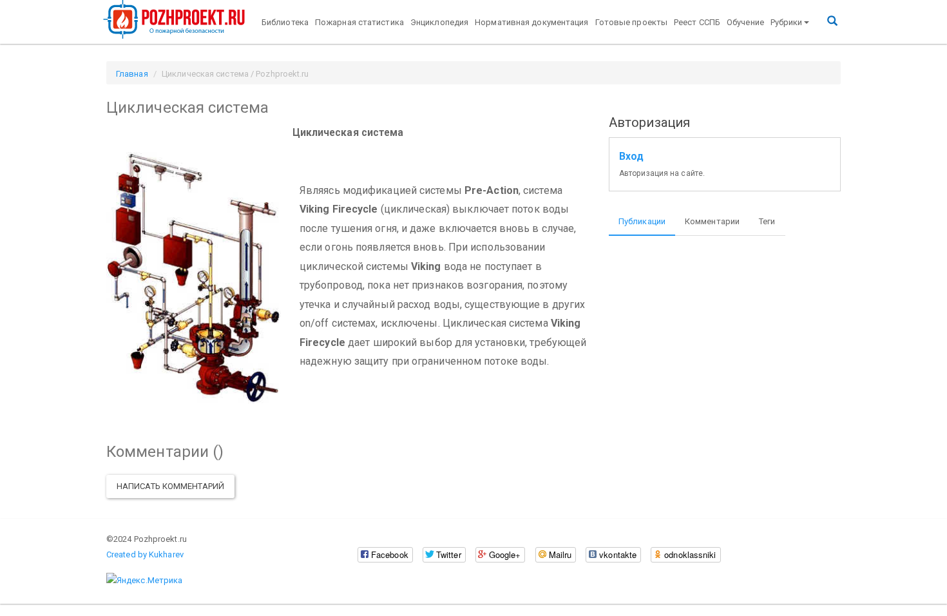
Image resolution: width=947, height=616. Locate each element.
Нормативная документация (531, 22)
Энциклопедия (439, 22)
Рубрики (786, 22)
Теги (767, 221)
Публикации (641, 221)
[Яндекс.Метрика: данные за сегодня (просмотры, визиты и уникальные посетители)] (144, 580)
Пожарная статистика (359, 22)
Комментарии (712, 221)
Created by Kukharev (145, 554)
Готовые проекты (631, 22)
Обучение (745, 22)
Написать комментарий (170, 486)
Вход (631, 156)
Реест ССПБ (697, 22)
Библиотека (285, 22)
